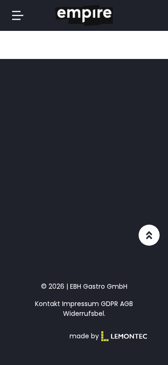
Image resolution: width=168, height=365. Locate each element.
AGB (126, 303)
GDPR (109, 303)
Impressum (80, 303)
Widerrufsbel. (84, 313)
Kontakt (47, 303)
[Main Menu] (17, 15)
